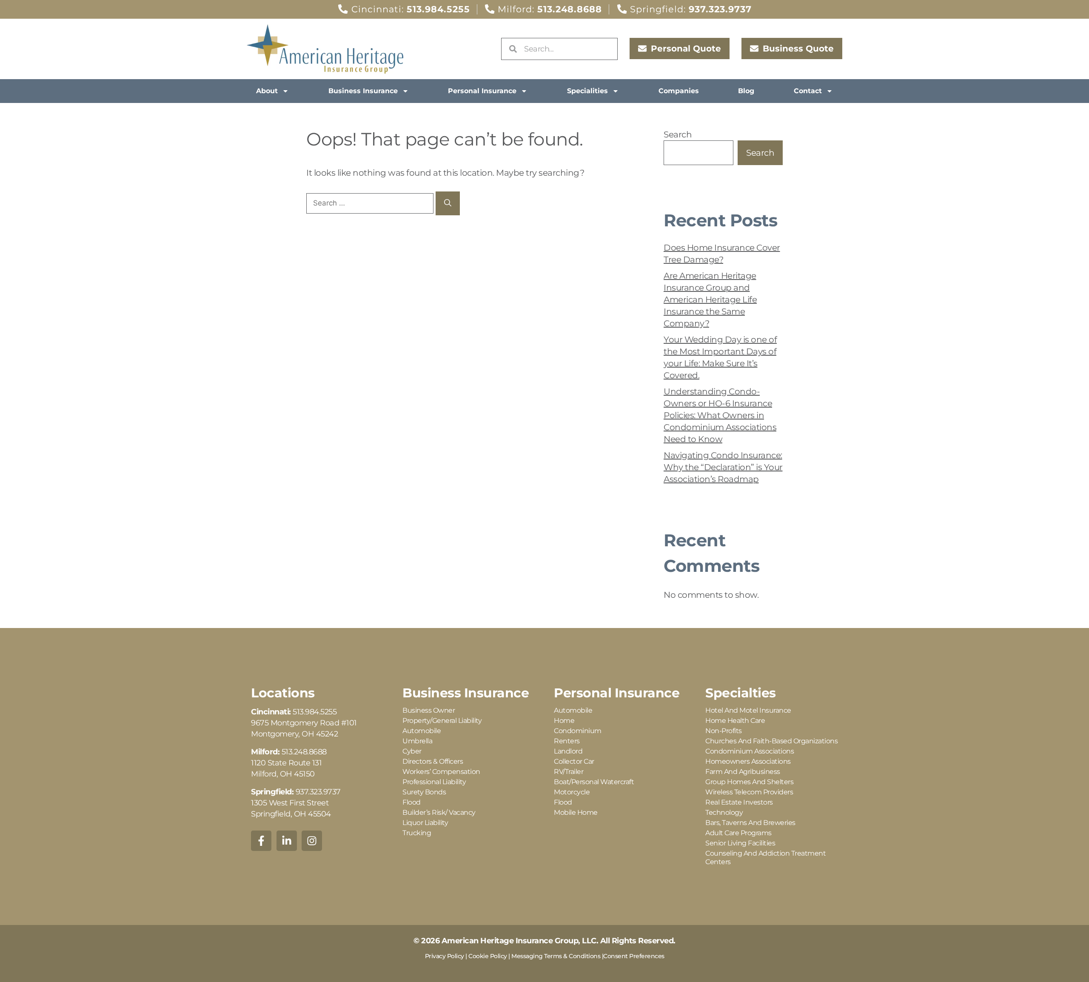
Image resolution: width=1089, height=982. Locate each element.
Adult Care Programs (738, 833)
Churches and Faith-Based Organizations (771, 741)
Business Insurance (363, 91)
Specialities (587, 91)
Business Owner (428, 710)
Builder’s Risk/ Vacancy (439, 812)
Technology (724, 812)
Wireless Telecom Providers (749, 792)
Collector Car (574, 761)
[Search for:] (371, 202)
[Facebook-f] (261, 841)
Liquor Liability (425, 823)
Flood (411, 802)
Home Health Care (735, 721)
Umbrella (417, 741)
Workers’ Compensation (441, 772)
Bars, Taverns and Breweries (750, 823)
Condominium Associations (749, 751)
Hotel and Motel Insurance (748, 710)
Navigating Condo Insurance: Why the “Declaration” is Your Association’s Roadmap (723, 467)
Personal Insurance (482, 91)
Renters (567, 741)
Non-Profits (723, 731)
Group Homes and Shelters (749, 782)
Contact (808, 91)
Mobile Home (576, 812)
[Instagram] (312, 841)
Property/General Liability (442, 721)
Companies (679, 91)
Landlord (568, 751)
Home (564, 721)
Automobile (421, 731)
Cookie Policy (487, 956)
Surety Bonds (424, 792)
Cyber (412, 751)
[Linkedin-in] (287, 841)
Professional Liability (434, 782)
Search (678, 134)
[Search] (448, 203)
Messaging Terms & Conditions (555, 956)
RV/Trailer (568, 772)
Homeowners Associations (748, 761)
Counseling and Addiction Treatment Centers (765, 857)
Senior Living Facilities (740, 843)
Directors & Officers (432, 761)
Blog (746, 91)
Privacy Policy (444, 956)
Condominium (578, 731)
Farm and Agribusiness (742, 772)
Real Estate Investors (739, 802)
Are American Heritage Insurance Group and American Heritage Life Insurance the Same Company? (710, 299)
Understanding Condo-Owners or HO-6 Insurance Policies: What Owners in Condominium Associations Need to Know (720, 415)
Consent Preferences (633, 956)
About (267, 91)
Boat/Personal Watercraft (594, 782)
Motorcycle (572, 792)
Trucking (416, 833)
